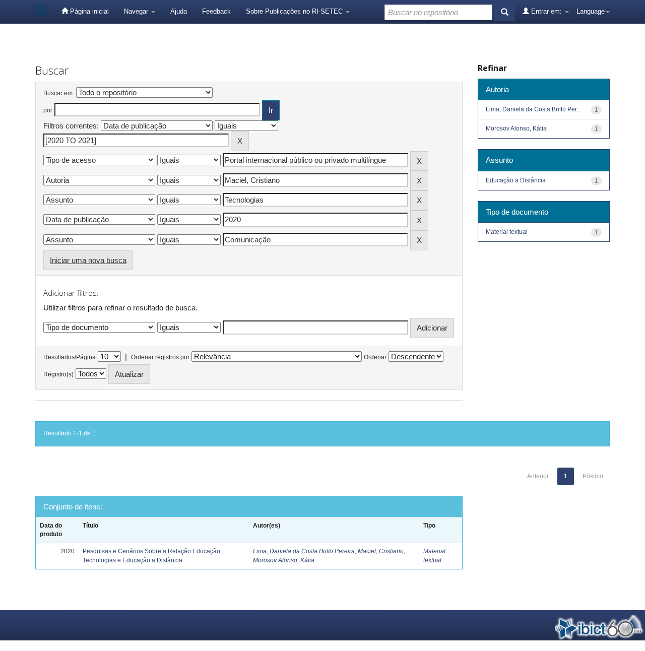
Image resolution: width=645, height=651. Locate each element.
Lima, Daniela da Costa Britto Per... (533, 109)
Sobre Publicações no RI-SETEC (295, 11)
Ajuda (178, 11)
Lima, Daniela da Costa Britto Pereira (304, 551)
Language (590, 11)
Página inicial (88, 11)
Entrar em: (546, 11)
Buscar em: (58, 93)
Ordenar (375, 357)
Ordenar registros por (160, 357)
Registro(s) (58, 374)
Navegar (137, 11)
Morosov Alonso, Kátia (283, 560)
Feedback (216, 11)
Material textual (507, 231)
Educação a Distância (516, 180)
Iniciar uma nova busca (88, 260)
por (47, 110)
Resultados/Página (69, 357)
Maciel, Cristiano (381, 551)
